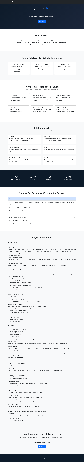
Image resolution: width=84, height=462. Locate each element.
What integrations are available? (16, 214)
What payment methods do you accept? (18, 220)
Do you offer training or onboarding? (17, 217)
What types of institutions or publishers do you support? (22, 207)
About (48, 2)
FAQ (67, 2)
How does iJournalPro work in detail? (17, 199)
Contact (74, 2)
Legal (70, 2)
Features (58, 2)
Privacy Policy (37, 458)
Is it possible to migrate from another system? (20, 223)
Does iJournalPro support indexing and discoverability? (21, 210)
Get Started (42, 21)
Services (63, 2)
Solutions (53, 2)
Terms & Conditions (45, 458)
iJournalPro (11, 2)
